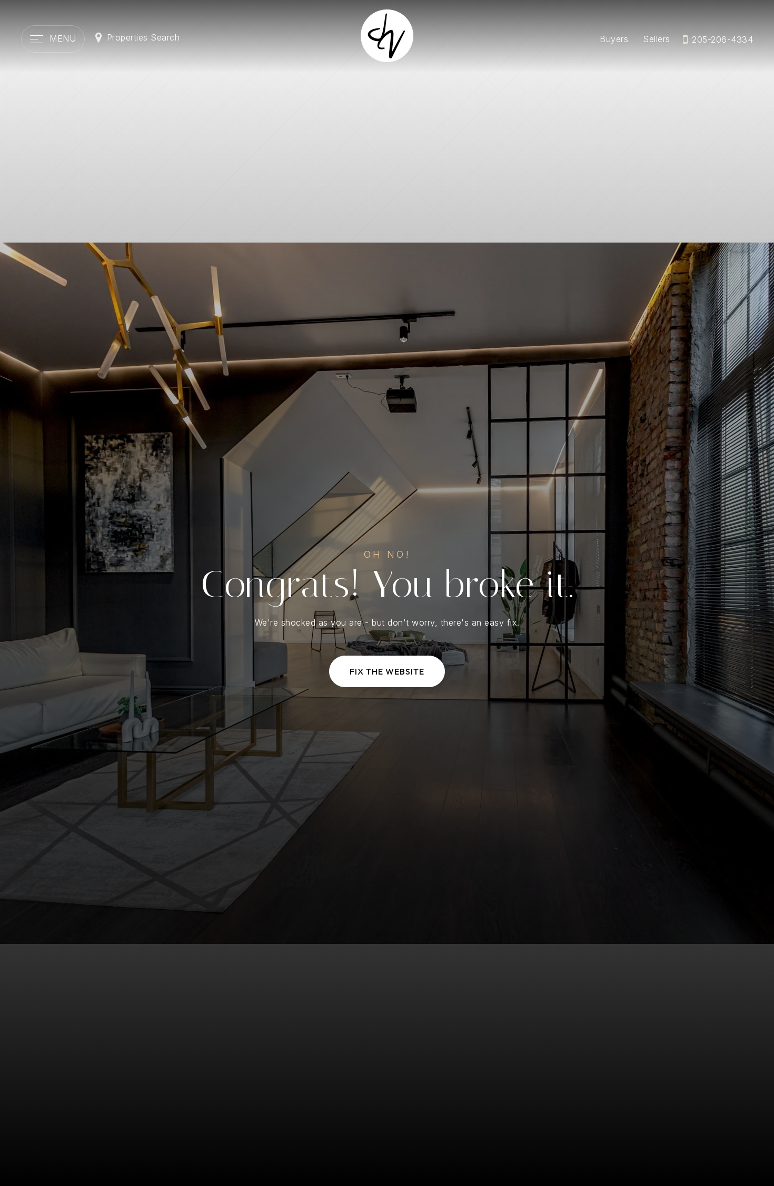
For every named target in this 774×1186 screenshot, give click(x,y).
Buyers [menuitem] (614, 39)
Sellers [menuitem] (656, 39)
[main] (387, 593)
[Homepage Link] (387, 34)
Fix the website (387, 671)
